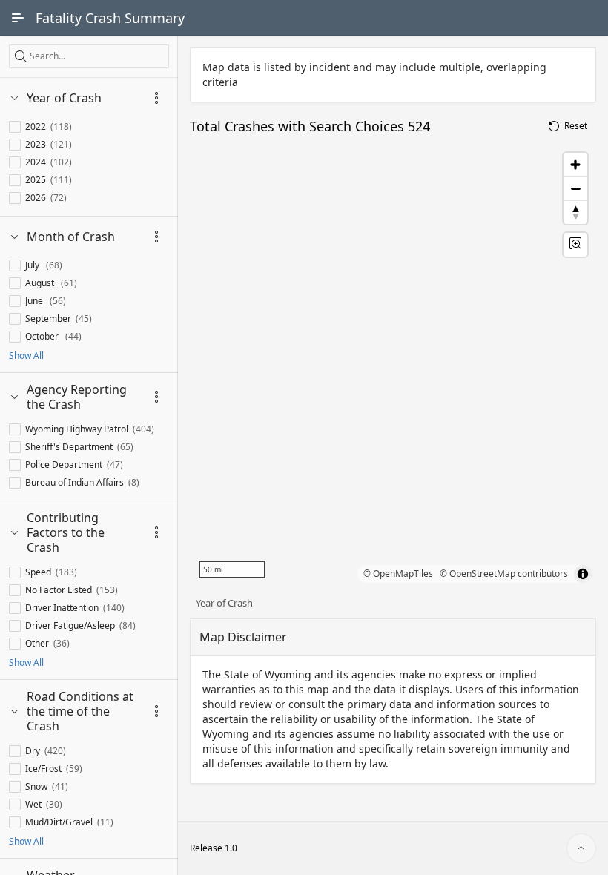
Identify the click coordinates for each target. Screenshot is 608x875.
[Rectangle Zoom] (575, 245)
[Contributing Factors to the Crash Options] (156, 532)
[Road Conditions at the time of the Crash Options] (156, 711)
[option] (42, 127)
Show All (26, 355)
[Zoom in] (575, 164)
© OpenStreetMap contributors (504, 573)
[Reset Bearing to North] (575, 212)
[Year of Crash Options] (156, 98)
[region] (393, 365)
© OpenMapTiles (399, 573)
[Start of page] (581, 848)
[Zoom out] (575, 188)
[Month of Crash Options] (156, 236)
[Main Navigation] (18, 18)
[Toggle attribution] (583, 574)
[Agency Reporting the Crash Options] (156, 397)
